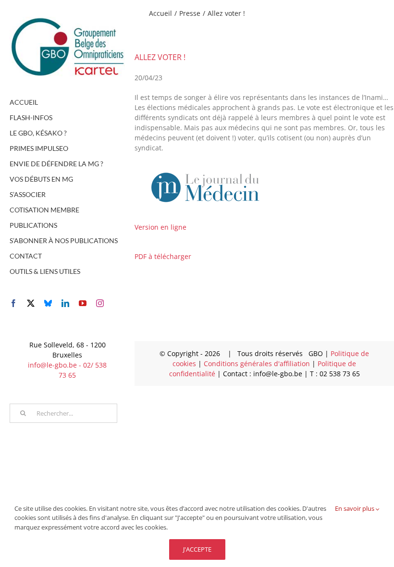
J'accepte (197, 549)
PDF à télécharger (163, 256)
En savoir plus (355, 508)
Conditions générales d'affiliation (258, 363)
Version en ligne (160, 227)
